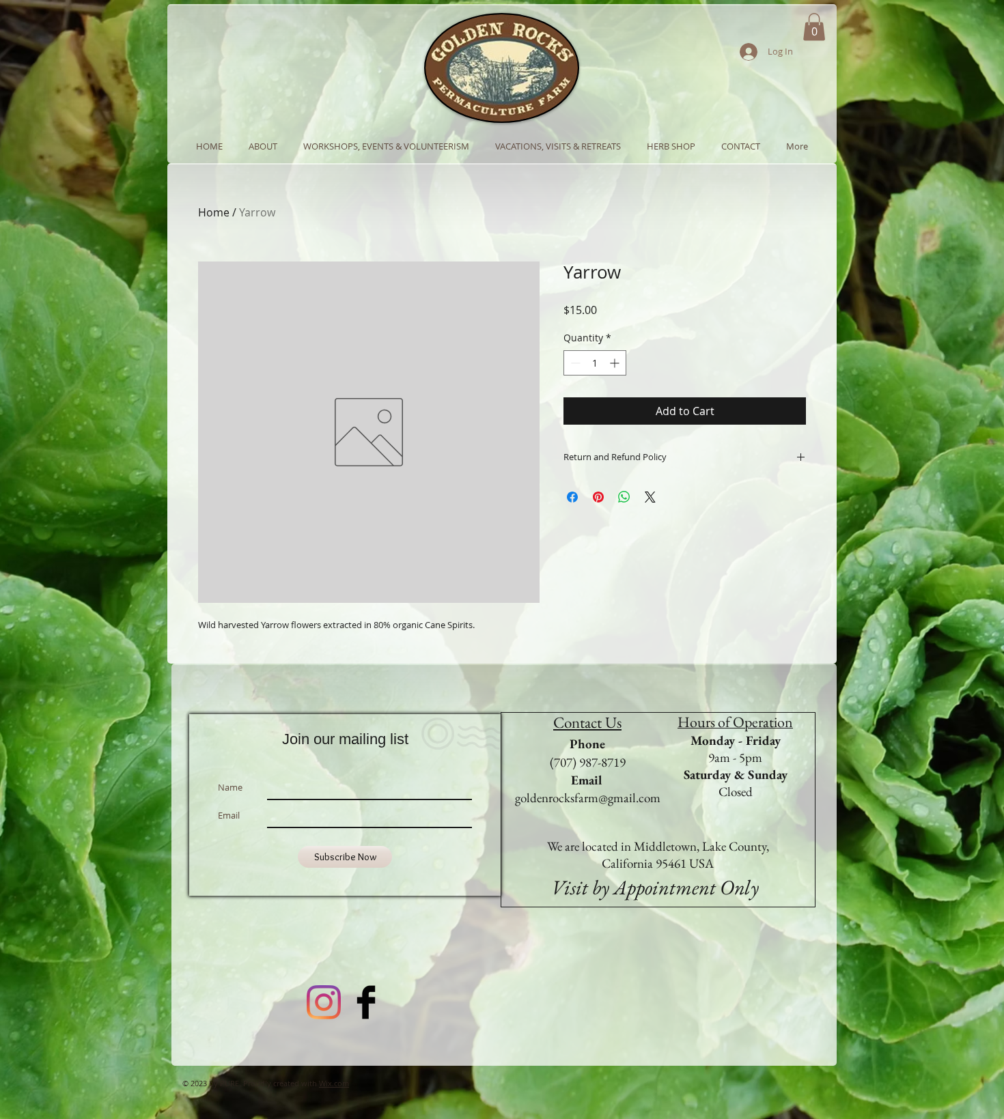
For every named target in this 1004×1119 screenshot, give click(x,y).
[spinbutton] (595, 363)
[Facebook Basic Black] (366, 1002)
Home (213, 212)
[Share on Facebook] (572, 497)
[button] (814, 27)
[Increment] (615, 363)
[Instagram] (324, 1002)
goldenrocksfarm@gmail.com (587, 797)
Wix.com (334, 1083)
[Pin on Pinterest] (598, 497)
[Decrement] (574, 363)
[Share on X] (650, 497)
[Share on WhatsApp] (624, 497)
